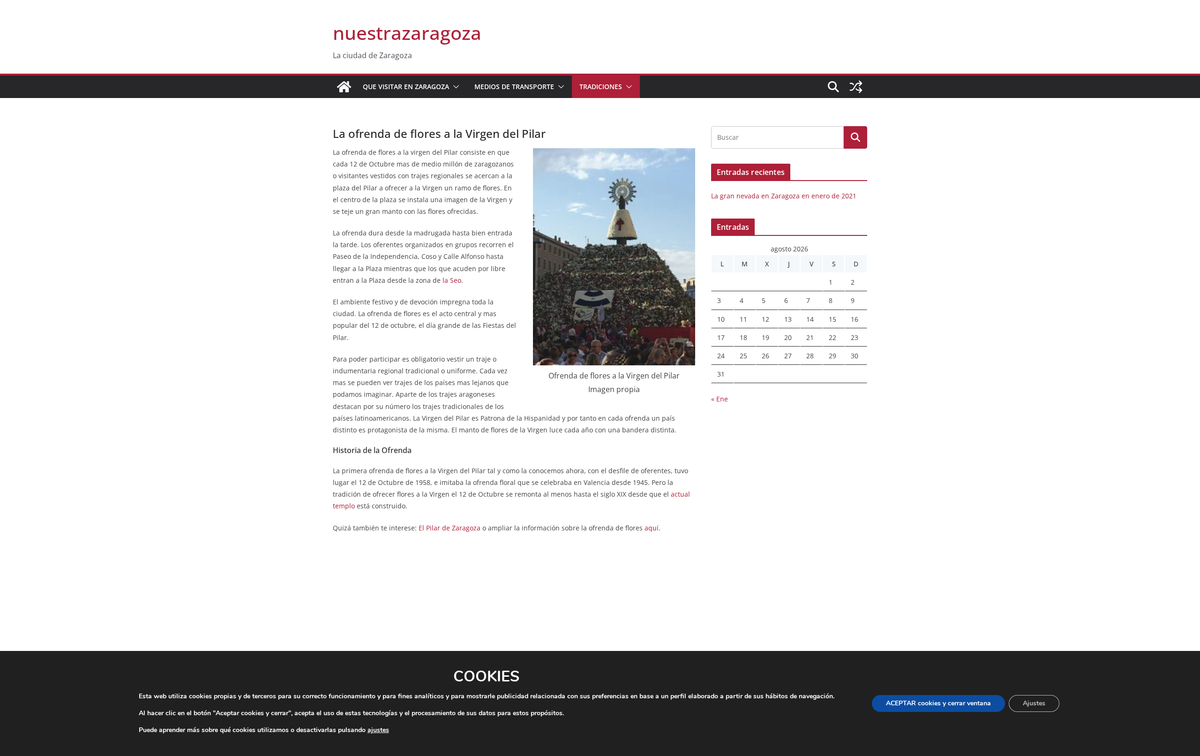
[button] (454, 86)
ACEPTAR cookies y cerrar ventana (938, 703)
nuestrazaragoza (407, 32)
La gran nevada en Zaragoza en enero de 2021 (783, 195)
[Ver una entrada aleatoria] (856, 87)
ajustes (378, 730)
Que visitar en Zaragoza (406, 86)
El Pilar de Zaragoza (449, 527)
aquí (652, 527)
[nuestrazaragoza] (344, 87)
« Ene (719, 398)
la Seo (451, 280)
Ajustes (1034, 703)
